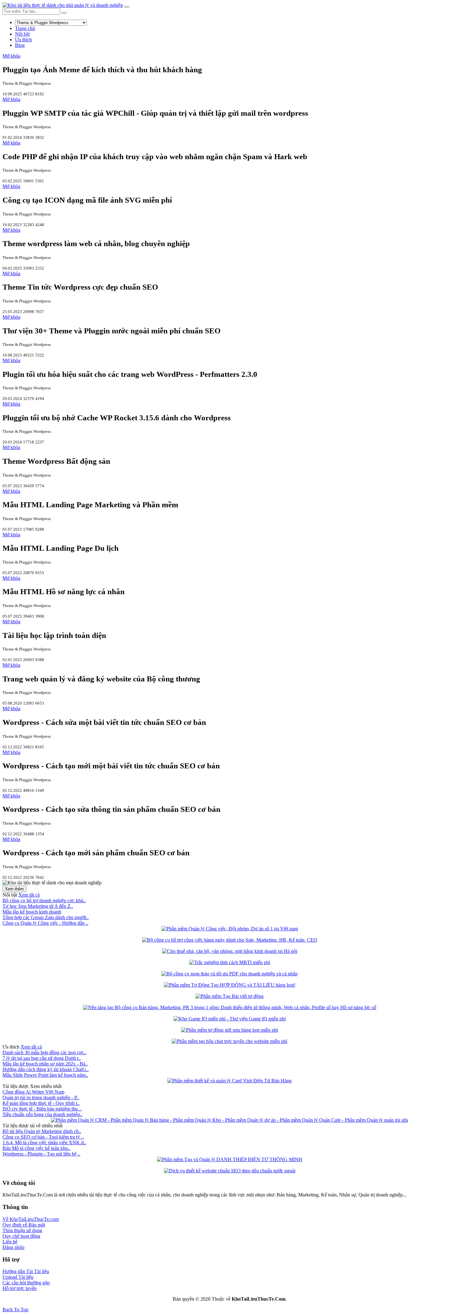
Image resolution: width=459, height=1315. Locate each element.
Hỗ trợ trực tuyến (19, 1288)
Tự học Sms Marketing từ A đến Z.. (37, 906)
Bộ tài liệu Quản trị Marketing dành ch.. (41, 1131)
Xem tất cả (29, 895)
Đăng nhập (13, 1247)
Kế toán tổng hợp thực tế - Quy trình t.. (41, 1103)
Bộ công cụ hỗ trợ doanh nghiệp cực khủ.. (44, 900)
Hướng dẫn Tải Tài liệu (25, 1271)
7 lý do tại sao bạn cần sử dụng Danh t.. (41, 1058)
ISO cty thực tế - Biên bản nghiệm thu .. (41, 1108)
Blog (20, 45)
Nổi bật (22, 34)
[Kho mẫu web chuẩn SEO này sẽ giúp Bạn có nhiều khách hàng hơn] (229, 1170)
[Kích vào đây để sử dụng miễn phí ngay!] (229, 940)
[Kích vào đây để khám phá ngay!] (229, 928)
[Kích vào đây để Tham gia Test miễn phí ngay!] (229, 962)
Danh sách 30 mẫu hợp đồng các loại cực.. (44, 1052)
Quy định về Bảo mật (23, 1224)
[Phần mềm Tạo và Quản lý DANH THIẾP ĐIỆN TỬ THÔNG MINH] (229, 1159)
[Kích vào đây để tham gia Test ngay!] (230, 1018)
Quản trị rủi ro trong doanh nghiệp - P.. (40, 1097)
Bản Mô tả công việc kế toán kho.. (36, 1148)
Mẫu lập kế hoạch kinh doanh (31, 911)
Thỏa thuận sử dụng (22, 1230)
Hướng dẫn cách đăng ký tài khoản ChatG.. (45, 1069)
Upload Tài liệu (17, 1277)
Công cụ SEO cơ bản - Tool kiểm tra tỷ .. (43, 1137)
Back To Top (15, 1309)
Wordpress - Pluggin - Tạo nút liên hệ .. (41, 1153)
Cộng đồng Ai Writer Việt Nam (33, 1092)
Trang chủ (25, 28)
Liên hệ (9, 1241)
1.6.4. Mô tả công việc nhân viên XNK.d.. (44, 1142)
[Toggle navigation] (126, 7)
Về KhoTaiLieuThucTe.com (30, 1219)
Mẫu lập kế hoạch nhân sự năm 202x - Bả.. (45, 1063)
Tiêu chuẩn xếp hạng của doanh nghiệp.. (42, 1114)
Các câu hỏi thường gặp (26, 1282)
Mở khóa (11, 55)
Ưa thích (23, 39)
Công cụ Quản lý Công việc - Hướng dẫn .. (45, 923)
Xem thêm (14, 889)
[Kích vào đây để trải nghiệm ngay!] (229, 985)
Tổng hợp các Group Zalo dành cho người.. (45, 917)
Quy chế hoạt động (21, 1236)
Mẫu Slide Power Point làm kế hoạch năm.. (45, 1075)
